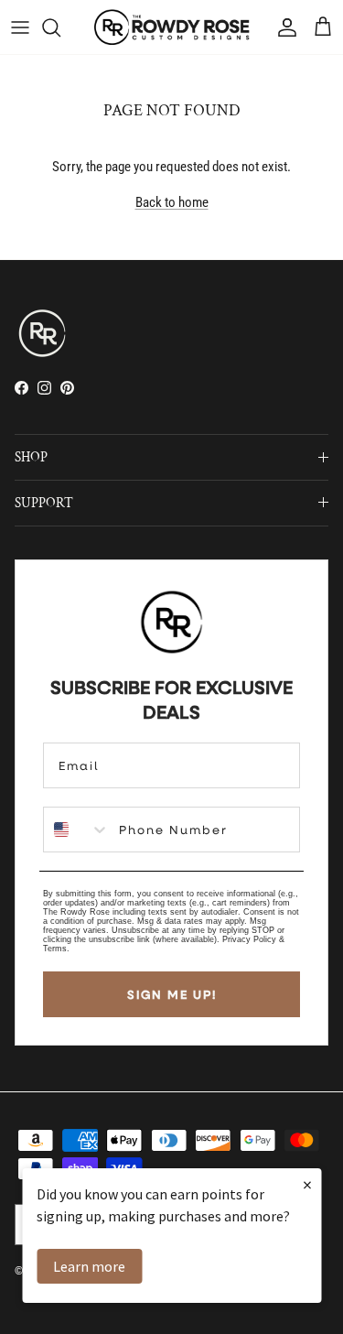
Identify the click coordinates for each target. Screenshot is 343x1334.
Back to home (172, 202)
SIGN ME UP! (172, 994)
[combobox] (77, 829)
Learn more (89, 1266)
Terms (55, 948)
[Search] (60, 27)
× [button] (307, 1184)
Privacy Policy (249, 939)
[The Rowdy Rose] (172, 27)
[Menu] (20, 27)
